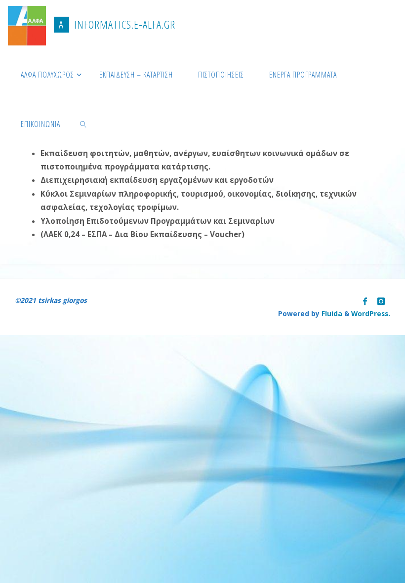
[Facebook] (365, 301)
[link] (83, 123)
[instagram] (381, 301)
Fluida (331, 313)
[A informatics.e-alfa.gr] (27, 25)
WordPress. (370, 313)
